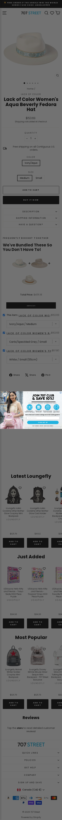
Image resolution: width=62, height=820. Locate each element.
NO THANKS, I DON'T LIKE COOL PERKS (43, 425)
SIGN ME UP (43, 422)
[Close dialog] (60, 392)
